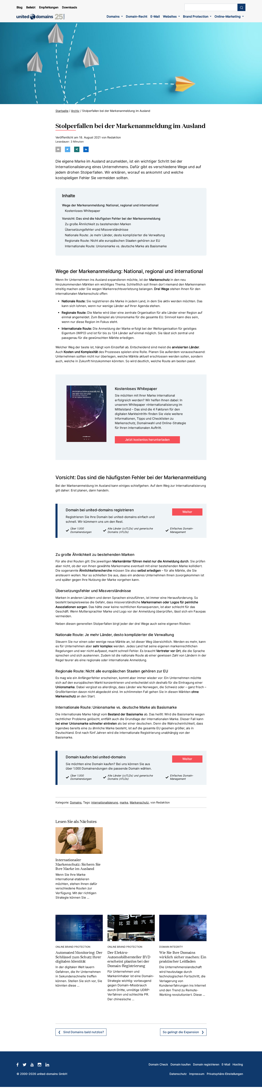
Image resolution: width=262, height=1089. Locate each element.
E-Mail (155, 16)
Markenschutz (139, 802)
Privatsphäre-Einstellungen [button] (225, 1074)
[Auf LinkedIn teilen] (86, 149)
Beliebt (30, 7)
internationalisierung (104, 802)
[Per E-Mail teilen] (58, 149)
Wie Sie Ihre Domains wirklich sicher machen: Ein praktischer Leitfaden (182, 957)
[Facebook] (20, 1064)
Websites (170, 16)
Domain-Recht (136, 16)
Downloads (69, 7)
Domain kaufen (181, 1064)
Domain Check (158, 1064)
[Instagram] (41, 1064)
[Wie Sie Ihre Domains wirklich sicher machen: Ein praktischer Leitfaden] (183, 928)
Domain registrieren (206, 1064)
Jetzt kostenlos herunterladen (147, 440)
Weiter (187, 512)
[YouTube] (34, 1064)
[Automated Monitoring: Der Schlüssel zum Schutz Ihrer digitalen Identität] (79, 928)
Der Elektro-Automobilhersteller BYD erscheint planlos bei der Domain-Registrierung (128, 959)
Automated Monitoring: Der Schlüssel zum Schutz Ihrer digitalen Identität (78, 957)
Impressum (196, 1074)
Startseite (61, 110)
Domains (113, 16)
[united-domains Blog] (42, 17)
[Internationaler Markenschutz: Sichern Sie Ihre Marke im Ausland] (79, 840)
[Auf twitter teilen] (67, 149)
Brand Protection (196, 16)
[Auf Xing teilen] (76, 149)
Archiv (75, 110)
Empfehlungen (48, 7)
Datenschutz (178, 1074)
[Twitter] (26, 1064)
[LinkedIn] (49, 1064)
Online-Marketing (228, 16)
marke (124, 802)
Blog (20, 7)
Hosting (238, 1064)
